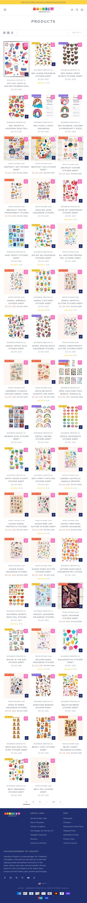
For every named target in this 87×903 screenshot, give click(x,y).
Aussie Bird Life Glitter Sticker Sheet (43, 525)
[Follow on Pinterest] (22, 878)
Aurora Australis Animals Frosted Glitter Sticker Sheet (70, 480)
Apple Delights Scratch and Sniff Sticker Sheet (43, 392)
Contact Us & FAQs (38, 843)
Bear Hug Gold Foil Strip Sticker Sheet (16, 748)
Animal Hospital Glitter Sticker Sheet (70, 301)
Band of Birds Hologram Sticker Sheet (16, 706)
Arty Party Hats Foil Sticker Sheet (44, 479)
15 (53, 802)
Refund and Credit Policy (73, 826)
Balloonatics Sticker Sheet (70, 660)
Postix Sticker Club (16, 163)
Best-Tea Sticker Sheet (43, 790)
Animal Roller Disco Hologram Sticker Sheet (43, 347)
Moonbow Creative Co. (16, 80)
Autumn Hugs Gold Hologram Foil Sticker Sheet (70, 570)
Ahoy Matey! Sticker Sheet (16, 256)
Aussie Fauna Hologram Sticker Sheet (16, 570)
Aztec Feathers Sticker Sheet (70, 616)
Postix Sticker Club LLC (58, 888)
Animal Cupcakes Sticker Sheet (43, 301)
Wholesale (67, 818)
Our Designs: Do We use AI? (42, 830)
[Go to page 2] (60, 801)
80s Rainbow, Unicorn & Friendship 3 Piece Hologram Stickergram (70, 127)
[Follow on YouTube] (28, 878)
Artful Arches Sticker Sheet (43, 437)
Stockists (67, 822)
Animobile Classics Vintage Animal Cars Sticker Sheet (16, 392)
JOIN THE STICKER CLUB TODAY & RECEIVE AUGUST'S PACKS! (43, 2)
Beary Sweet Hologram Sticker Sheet (70, 748)
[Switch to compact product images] (12, 33)
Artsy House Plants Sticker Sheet (16, 479)
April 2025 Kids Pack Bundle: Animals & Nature (70, 392)
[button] (26, 45)
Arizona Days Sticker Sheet (16, 437)
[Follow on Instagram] (11, 878)
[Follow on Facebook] (5, 878)
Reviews (33, 839)
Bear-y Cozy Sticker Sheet (43, 748)
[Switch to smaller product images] (8, 33)
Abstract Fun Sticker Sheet (43, 168)
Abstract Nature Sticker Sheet (70, 169)
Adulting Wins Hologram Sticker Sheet (43, 211)
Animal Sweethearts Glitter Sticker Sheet (70, 347)
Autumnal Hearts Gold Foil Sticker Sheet (16, 615)
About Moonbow (37, 822)
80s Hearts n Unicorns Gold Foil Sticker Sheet (16, 127)
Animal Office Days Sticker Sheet (16, 347)
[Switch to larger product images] (4, 33)
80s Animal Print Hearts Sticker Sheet (70, 74)
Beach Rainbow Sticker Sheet (70, 706)
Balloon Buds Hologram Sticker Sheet (43, 661)
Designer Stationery (38, 835)
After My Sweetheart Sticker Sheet (70, 211)
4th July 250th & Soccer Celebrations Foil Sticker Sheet (16, 85)
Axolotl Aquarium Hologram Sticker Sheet (43, 615)
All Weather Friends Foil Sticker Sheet (70, 256)
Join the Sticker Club (38, 818)
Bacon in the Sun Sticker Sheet (16, 660)
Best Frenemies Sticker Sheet (16, 790)
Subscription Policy (71, 835)
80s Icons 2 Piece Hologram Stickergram (43, 127)
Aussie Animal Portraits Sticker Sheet (16, 525)
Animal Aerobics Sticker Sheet (16, 301)
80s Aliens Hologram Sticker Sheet (43, 74)
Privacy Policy (69, 839)
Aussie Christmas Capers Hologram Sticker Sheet (70, 525)
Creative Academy (37, 826)
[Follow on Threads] (16, 878)
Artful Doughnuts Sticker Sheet (70, 437)
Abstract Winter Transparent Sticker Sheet (16, 211)
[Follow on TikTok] (34, 878)
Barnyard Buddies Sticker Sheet (43, 706)
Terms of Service (70, 843)
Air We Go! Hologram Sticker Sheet (43, 256)
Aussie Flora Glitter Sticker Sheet (43, 570)
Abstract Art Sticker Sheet (16, 168)
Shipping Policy (69, 830)
